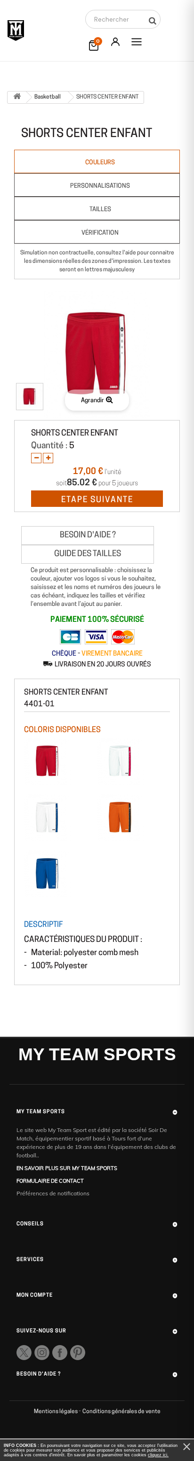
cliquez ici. (158, 1455)
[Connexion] (115, 41)
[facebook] (59, 1352)
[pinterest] (77, 1352)
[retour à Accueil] (17, 97)
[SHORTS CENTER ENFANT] (29, 396)
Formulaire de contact (50, 1181)
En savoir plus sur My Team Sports (66, 1168)
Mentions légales (56, 1412)
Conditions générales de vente (121, 1412)
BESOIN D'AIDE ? (88, 535)
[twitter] (24, 1352)
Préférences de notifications (52, 1193)
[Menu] (137, 42)
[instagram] (41, 1352)
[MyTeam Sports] (16, 30)
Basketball (47, 97)
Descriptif (43, 925)
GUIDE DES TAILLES (87, 554)
